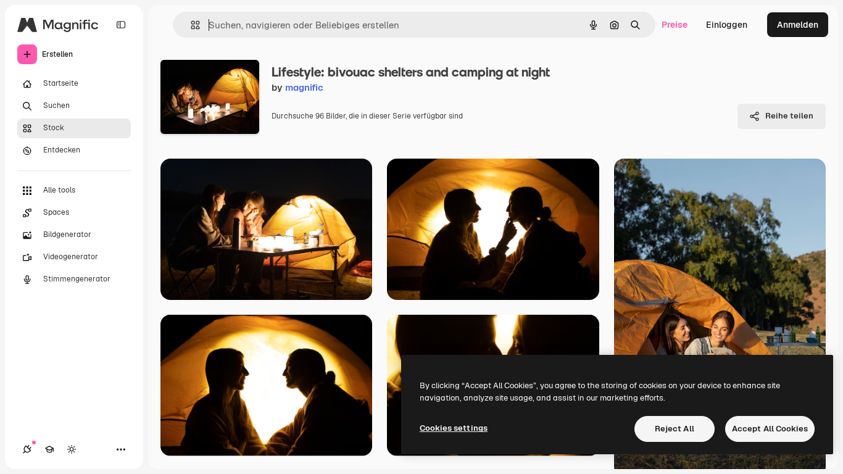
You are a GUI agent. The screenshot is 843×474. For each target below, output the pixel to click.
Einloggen (726, 24)
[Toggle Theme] (71, 449)
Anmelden (797, 24)
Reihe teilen (789, 115)
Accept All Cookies (770, 428)
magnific (304, 87)
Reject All (674, 428)
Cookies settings (454, 428)
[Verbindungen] (27, 449)
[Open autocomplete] (190, 25)
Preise (674, 24)
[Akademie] (49, 449)
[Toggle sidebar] (121, 25)
